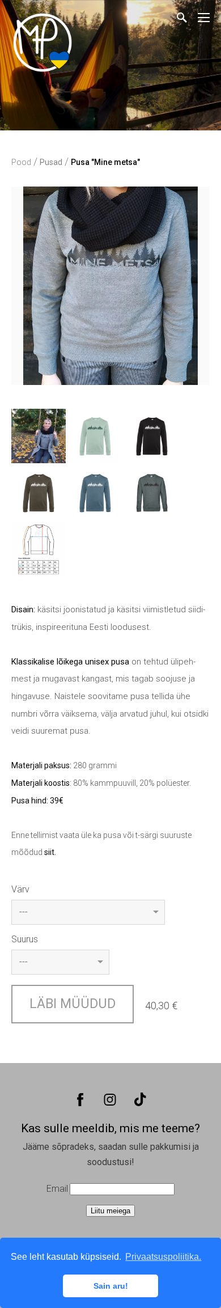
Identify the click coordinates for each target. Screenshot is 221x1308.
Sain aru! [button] (111, 1285)
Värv (20, 889)
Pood (21, 162)
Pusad (51, 162)
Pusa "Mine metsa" (105, 162)
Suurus (24, 939)
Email (57, 1188)
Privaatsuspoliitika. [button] (163, 1257)
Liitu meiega (110, 1211)
